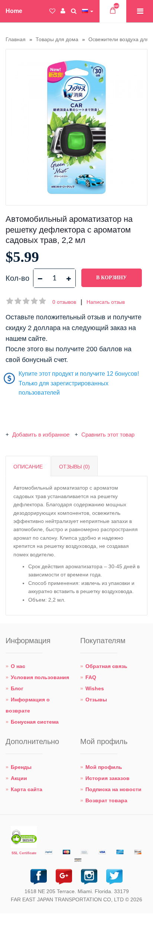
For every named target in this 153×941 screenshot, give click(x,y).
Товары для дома (57, 39)
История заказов (107, 778)
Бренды (21, 767)
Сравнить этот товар (107, 434)
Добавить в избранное (41, 434)
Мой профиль (103, 767)
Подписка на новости (113, 789)
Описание (28, 467)
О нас (18, 666)
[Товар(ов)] (113, 12)
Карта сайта (26, 789)
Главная (16, 39)
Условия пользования (40, 677)
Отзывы (96, 700)
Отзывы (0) (74, 467)
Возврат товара (106, 800)
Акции (19, 778)
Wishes (94, 688)
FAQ (90, 677)
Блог (17, 688)
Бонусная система (35, 722)
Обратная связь (106, 666)
